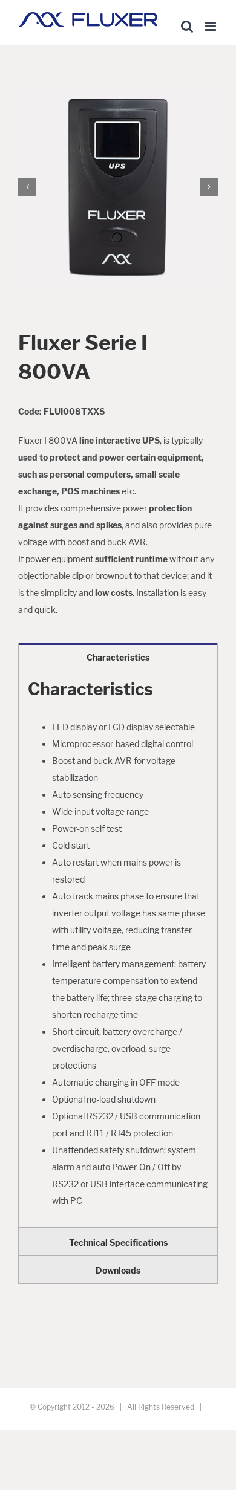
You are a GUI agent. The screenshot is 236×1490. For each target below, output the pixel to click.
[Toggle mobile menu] (211, 26)
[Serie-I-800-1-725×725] (118, 186)
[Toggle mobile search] (187, 26)
